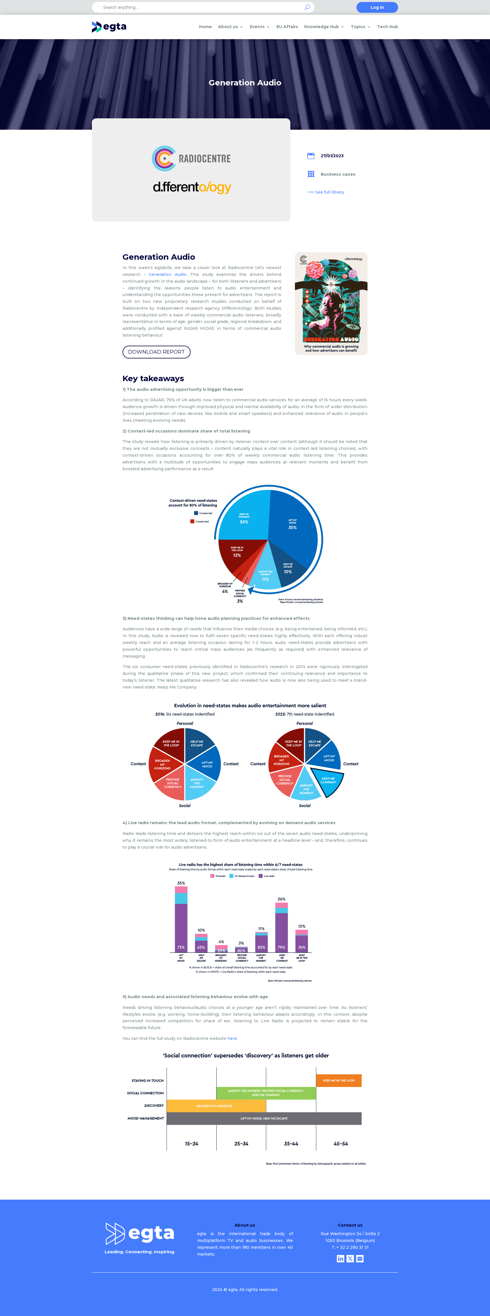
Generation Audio (167, 274)
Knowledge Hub (321, 26)
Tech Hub (387, 26)
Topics (358, 26)
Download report (156, 352)
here (232, 1038)
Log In (377, 7)
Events (257, 26)
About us (228, 26)
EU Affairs (287, 26)
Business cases (338, 174)
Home (205, 26)
